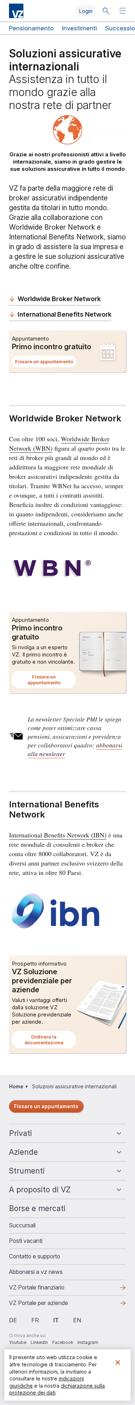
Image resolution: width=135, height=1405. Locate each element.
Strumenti (27, 1170)
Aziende (23, 1152)
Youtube (17, 1342)
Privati (20, 1133)
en (77, 1320)
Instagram (87, 1342)
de (13, 1320)
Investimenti (79, 28)
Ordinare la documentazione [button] (50, 1041)
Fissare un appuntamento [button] (45, 363)
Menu (123, 11)
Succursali (22, 1225)
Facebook (62, 1342)
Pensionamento (31, 28)
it (56, 1320)
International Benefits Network (65, 314)
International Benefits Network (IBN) (58, 835)
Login (86, 11)
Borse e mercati (37, 1208)
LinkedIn (39, 1342)
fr (35, 1320)
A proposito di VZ (40, 1189)
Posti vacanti (25, 1240)
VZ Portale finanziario (48, 1289)
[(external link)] (67, 569)
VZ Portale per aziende (50, 1305)
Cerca (105, 10)
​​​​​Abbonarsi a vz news (36, 1271)
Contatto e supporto (34, 1256)
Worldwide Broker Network (59, 299)
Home (16, 1086)
